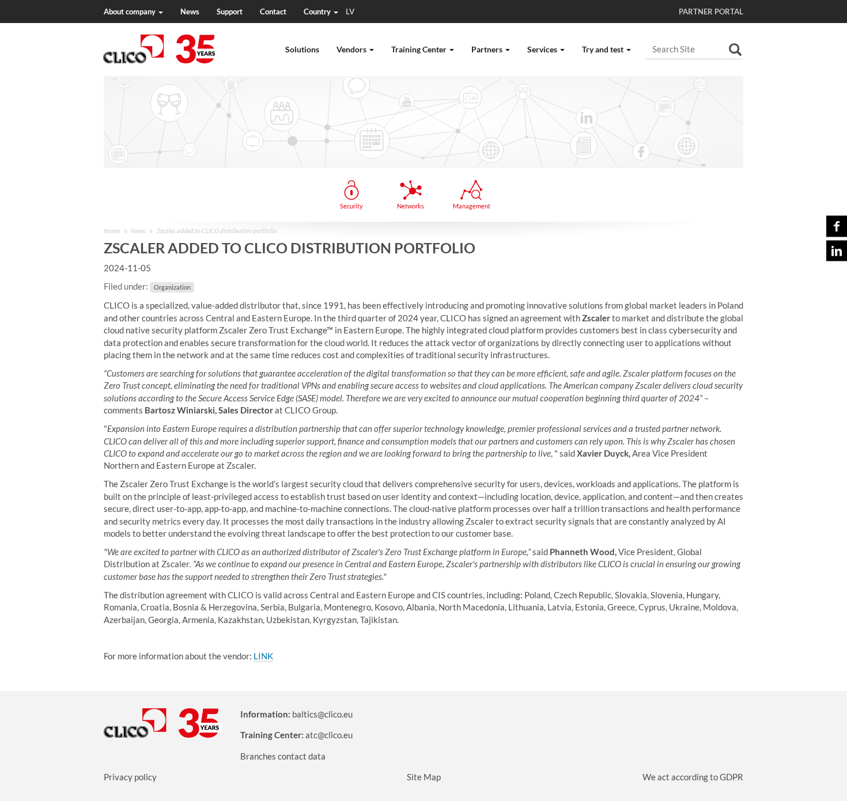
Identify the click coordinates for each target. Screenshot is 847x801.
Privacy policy (130, 777)
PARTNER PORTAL (711, 11)
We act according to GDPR (692, 777)
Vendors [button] (352, 49)
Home (112, 230)
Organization (172, 287)
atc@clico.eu (329, 735)
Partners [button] (487, 49)
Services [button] (543, 49)
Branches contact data (283, 756)
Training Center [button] (419, 49)
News (189, 11)
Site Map (424, 777)
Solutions (302, 49)
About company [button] (130, 11)
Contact (273, 11)
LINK (263, 656)
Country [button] (329, 11)
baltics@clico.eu (322, 714)
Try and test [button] (603, 49)
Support (230, 11)
